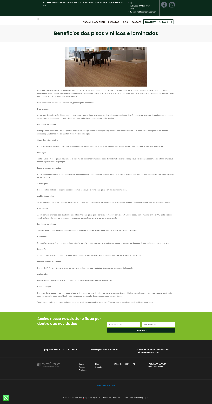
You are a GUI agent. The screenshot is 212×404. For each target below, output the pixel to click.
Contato (136, 22)
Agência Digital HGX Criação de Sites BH (102, 398)
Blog (125, 22)
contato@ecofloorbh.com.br (104, 350)
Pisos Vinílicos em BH (94, 22)
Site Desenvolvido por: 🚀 (74, 398)
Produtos (113, 22)
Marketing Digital (142, 398)
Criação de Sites (126, 398)
